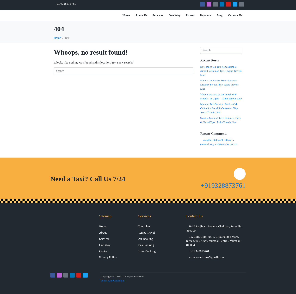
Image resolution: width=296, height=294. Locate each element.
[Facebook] (202, 4)
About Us (141, 15)
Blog (220, 15)
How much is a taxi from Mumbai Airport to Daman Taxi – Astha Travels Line (221, 70)
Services (158, 15)
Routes (190, 15)
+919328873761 (223, 185)
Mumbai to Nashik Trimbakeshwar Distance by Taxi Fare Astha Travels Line (219, 84)
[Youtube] (228, 4)
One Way (174, 15)
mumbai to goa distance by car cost (219, 144)
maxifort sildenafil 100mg (217, 140)
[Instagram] (209, 4)
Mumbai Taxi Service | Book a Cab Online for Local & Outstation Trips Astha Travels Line (219, 108)
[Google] (215, 4)
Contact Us (235, 15)
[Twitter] (235, 4)
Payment (205, 15)
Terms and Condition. (113, 280)
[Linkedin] (222, 4)
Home (126, 15)
